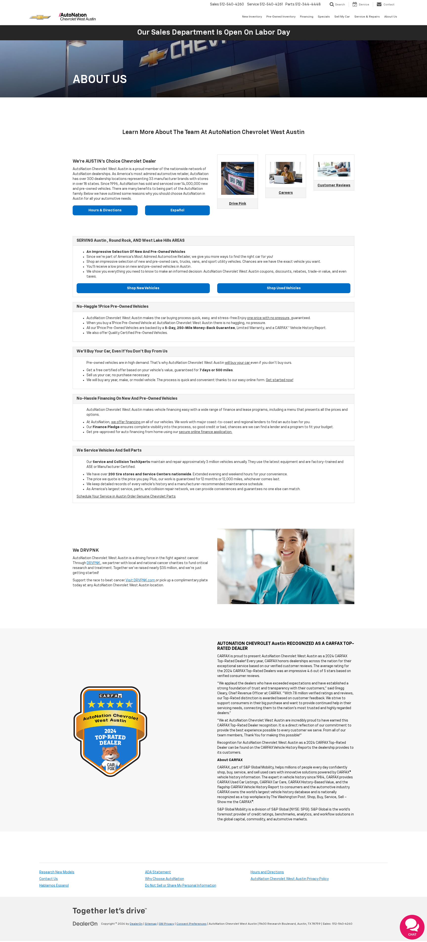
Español (177, 210)
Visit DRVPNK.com (141, 580)
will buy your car (238, 363)
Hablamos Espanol (54, 885)
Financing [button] (306, 16)
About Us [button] (390, 16)
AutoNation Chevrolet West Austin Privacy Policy (290, 879)
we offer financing (126, 422)
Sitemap (151, 923)
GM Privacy (166, 923)
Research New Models (56, 872)
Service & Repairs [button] (367, 16)
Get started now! (279, 380)
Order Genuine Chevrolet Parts (151, 496)
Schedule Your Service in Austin (102, 496)
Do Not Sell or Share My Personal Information (180, 885)
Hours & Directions (105, 210)
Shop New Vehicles (143, 288)
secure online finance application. (205, 432)
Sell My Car (342, 16)
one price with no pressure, (269, 318)
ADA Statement (158, 872)
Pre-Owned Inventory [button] (281, 16)
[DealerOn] (85, 923)
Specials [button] (324, 16)
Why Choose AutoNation (164, 879)
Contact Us (48, 879)
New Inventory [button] (252, 16)
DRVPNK (94, 563)
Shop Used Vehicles (284, 288)
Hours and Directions (267, 872)
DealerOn (136, 923)
